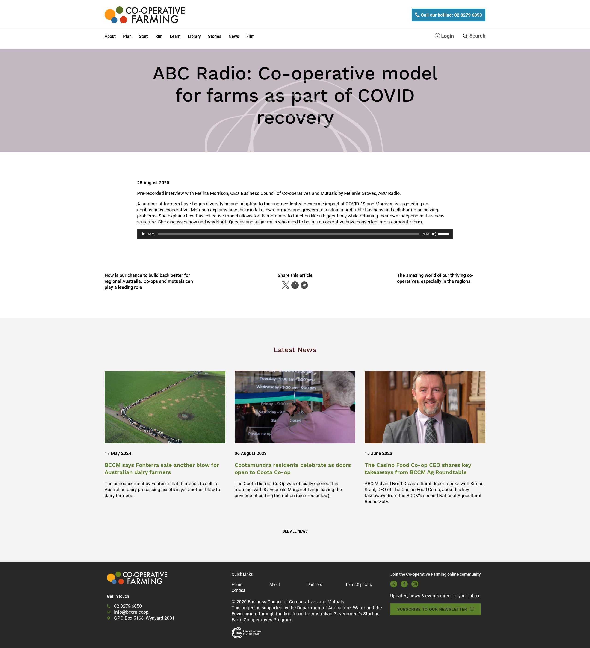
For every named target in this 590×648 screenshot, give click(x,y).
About (110, 36)
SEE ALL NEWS (295, 531)
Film (250, 36)
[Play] (143, 234)
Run (158, 36)
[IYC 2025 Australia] (246, 632)
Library (194, 36)
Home (237, 584)
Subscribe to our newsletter (432, 609)
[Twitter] (285, 285)
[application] (295, 234)
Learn (175, 36)
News (234, 36)
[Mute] (434, 234)
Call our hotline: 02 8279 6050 (451, 15)
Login (447, 36)
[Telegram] (304, 285)
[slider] (444, 233)
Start (143, 36)
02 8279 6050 (128, 606)
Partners (314, 584)
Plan (127, 36)
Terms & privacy (358, 584)
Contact (238, 590)
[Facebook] (295, 285)
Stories (214, 36)
